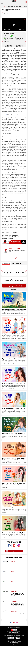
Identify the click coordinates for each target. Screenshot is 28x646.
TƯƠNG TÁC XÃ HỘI (14, 542)
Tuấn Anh (12, 13)
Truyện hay (4, 6)
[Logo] (23, 19)
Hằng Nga (14, 591)
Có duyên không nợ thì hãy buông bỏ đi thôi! (8, 46)
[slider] (14, 27)
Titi (12, 581)
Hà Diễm (13, 561)
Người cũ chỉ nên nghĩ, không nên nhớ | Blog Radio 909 (14, 359)
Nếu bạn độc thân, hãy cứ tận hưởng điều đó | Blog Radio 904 (14, 483)
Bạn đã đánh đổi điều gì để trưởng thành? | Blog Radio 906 (14, 433)
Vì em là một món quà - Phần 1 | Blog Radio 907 (14, 408)
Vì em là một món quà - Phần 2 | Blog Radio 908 (14, 383)
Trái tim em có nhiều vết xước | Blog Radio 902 (14, 532)
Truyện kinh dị (11, 6)
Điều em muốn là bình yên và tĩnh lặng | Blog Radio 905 (14, 458)
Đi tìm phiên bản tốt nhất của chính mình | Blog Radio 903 (14, 508)
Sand (12, 571)
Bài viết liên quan (6, 263)
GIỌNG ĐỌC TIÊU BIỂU (14, 557)
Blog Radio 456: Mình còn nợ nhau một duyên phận (19, 273)
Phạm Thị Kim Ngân (13, 12)
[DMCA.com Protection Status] (10, 637)
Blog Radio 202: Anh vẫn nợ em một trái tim (8, 273)
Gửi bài (13, 258)
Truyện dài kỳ (19, 6)
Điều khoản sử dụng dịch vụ (14, 643)
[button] (14, 24)
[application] (14, 24)
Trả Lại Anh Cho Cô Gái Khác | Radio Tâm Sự (14, 334)
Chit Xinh (14, 601)
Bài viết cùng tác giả (16, 263)
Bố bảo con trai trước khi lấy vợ (19, 46)
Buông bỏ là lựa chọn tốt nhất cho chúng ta (14, 309)
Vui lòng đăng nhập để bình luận (14, 286)
